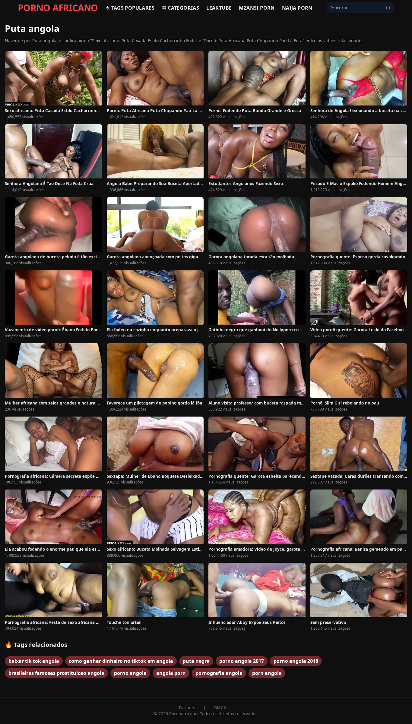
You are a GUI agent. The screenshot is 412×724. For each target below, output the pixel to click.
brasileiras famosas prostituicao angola (56, 673)
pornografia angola (218, 673)
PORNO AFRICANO (58, 7)
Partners (187, 707)
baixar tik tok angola (33, 661)
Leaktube (219, 8)
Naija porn (297, 8)
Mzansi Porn (256, 8)
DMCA (220, 707)
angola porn (171, 673)
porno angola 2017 (241, 661)
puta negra (196, 661)
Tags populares (133, 8)
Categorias (183, 8)
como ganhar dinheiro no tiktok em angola (121, 661)
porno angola (130, 673)
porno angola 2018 (296, 661)
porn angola (267, 673)
